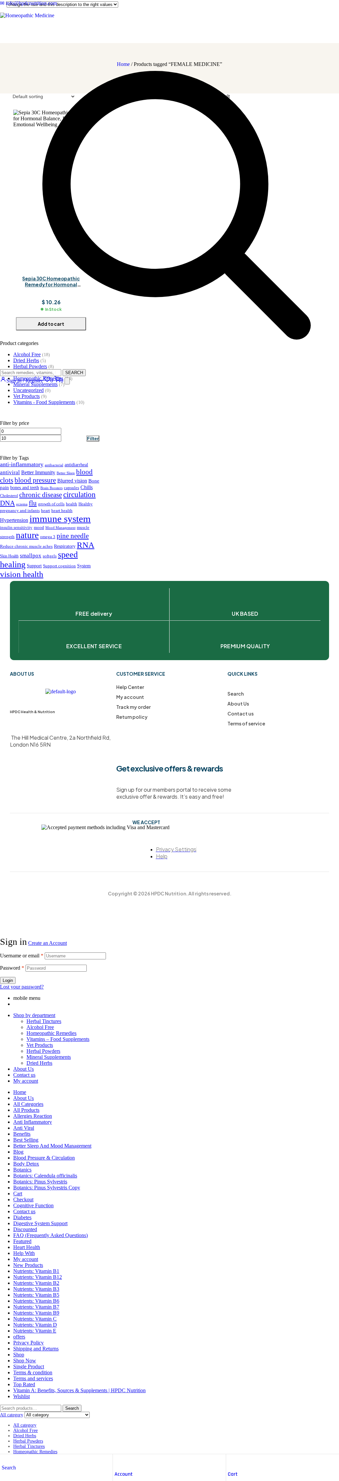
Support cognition (59, 566)
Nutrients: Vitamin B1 (36, 1271)
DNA (7, 503)
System (84, 565)
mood (39, 527)
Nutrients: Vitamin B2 (36, 1283)
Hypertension (14, 520)
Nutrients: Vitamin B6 (36, 1301)
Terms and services (33, 1378)
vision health (21, 574)
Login (8, 980)
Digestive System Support (40, 1223)
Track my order (133, 707)
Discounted (25, 1229)
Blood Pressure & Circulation (44, 1158)
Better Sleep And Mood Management (52, 1146)
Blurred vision (72, 481)
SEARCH (74, 372)
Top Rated (24, 1384)
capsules (71, 487)
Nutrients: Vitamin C (35, 1319)
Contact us (240, 713)
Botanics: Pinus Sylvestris (40, 1181)
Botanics (22, 1169)
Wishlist (21, 1396)
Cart (233, 1474)
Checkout (23, 1199)
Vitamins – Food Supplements (57, 1039)
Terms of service (246, 723)
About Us (238, 704)
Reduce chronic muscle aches (26, 546)
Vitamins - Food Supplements (44, 402)
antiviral (10, 472)
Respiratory (64, 546)
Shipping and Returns (36, 1348)
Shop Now (24, 1360)
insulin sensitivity (16, 527)
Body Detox (26, 1164)
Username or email (21, 955)
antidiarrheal (76, 464)
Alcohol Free (40, 1027)
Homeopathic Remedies (51, 1033)
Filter (93, 438)
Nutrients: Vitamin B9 (36, 1313)
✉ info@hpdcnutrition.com (28, 3)
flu (33, 503)
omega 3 (47, 537)
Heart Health (26, 1247)
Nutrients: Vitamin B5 (36, 1295)
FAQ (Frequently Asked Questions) (50, 1235)
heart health (62, 510)
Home (19, 1092)
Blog (18, 1152)
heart (45, 510)
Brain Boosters (51, 488)
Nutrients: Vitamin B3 (36, 1289)
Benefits (21, 1134)
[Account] (118, 1460)
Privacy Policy (28, 1342)
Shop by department (34, 1015)
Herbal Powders (43, 1051)
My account (130, 697)
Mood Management (60, 528)
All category (24, 1425)
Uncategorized (28, 390)
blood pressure (35, 480)
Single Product (28, 1366)
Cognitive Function (33, 1205)
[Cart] (231, 1460)
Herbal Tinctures (43, 1021)
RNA (85, 545)
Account (124, 1474)
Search (235, 694)
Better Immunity (38, 472)
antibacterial (54, 465)
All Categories (28, 1104)
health (71, 504)
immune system (60, 518)
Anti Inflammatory (32, 1122)
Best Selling (25, 1140)
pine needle (73, 536)
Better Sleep (66, 473)
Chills (86, 487)
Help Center (130, 687)
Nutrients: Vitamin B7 (36, 1307)
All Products (26, 1110)
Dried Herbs (39, 1063)
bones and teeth (24, 487)
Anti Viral (23, 1128)
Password (12, 968)
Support (34, 565)
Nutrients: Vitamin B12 (37, 1277)
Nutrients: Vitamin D (35, 1325)
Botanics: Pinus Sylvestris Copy (46, 1187)
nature (27, 535)
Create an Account (47, 943)
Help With (24, 1253)
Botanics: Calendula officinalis (45, 1175)
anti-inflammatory (21, 464)
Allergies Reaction (32, 1116)
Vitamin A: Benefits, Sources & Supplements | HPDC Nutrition (79, 1390)
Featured (22, 1241)
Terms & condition (32, 1372)
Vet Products (26, 396)
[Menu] (67, 380)
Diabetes (22, 1217)
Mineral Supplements (48, 1057)
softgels (50, 556)
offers (19, 1336)
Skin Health (9, 556)
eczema (21, 504)
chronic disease (40, 495)
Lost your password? (22, 987)
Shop (18, 1354)
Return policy (132, 717)
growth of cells (51, 504)
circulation (79, 494)
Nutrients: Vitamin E (34, 1331)
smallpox (30, 555)
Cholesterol (9, 496)
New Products (28, 1265)
